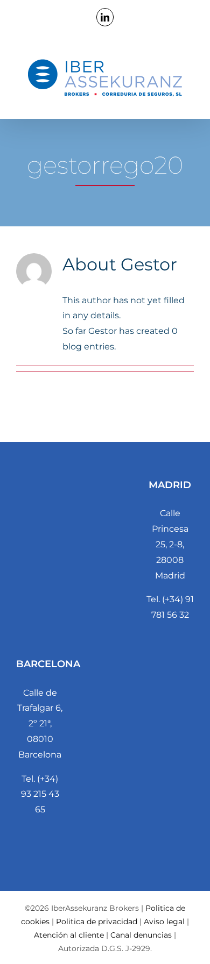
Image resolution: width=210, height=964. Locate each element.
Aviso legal (164, 921)
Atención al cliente (69, 935)
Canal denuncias (141, 935)
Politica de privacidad (96, 921)
